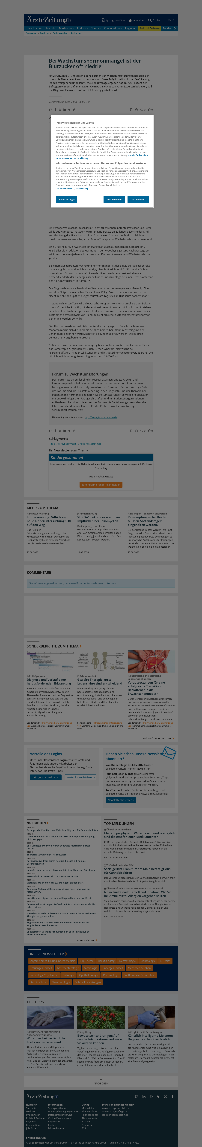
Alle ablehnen (114, 199)
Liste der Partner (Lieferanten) (72, 188)
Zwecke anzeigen (66, 199)
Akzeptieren (138, 199)
